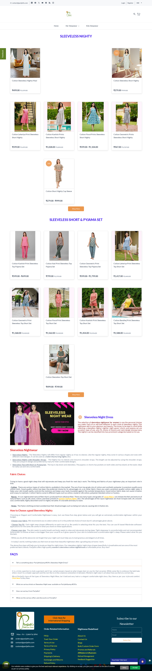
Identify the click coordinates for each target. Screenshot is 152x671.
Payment (47, 653)
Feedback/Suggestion (86, 659)
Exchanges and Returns (53, 660)
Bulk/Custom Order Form (88, 646)
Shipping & (48, 656)
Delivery (56, 656)
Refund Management (86, 656)
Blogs (80, 643)
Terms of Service (50, 646)
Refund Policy (49, 663)
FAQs (46, 635)
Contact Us (82, 639)
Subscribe (126, 640)
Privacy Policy (49, 649)
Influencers (91, 653)
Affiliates (81, 653)
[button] (76, 208)
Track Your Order (51, 639)
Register (130, 3)
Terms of (47, 642)
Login (123, 3)
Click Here (16, 578)
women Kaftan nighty (68, 498)
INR (138, 3)
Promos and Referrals (86, 649)
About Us (82, 636)
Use (52, 642)
